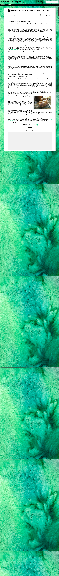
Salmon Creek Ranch (14, 49)
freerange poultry (29, 125)
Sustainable (39, 125)
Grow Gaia (36, 124)
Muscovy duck (44, 52)
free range (23, 125)
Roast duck (34, 125)
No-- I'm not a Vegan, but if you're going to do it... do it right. (30, 10)
